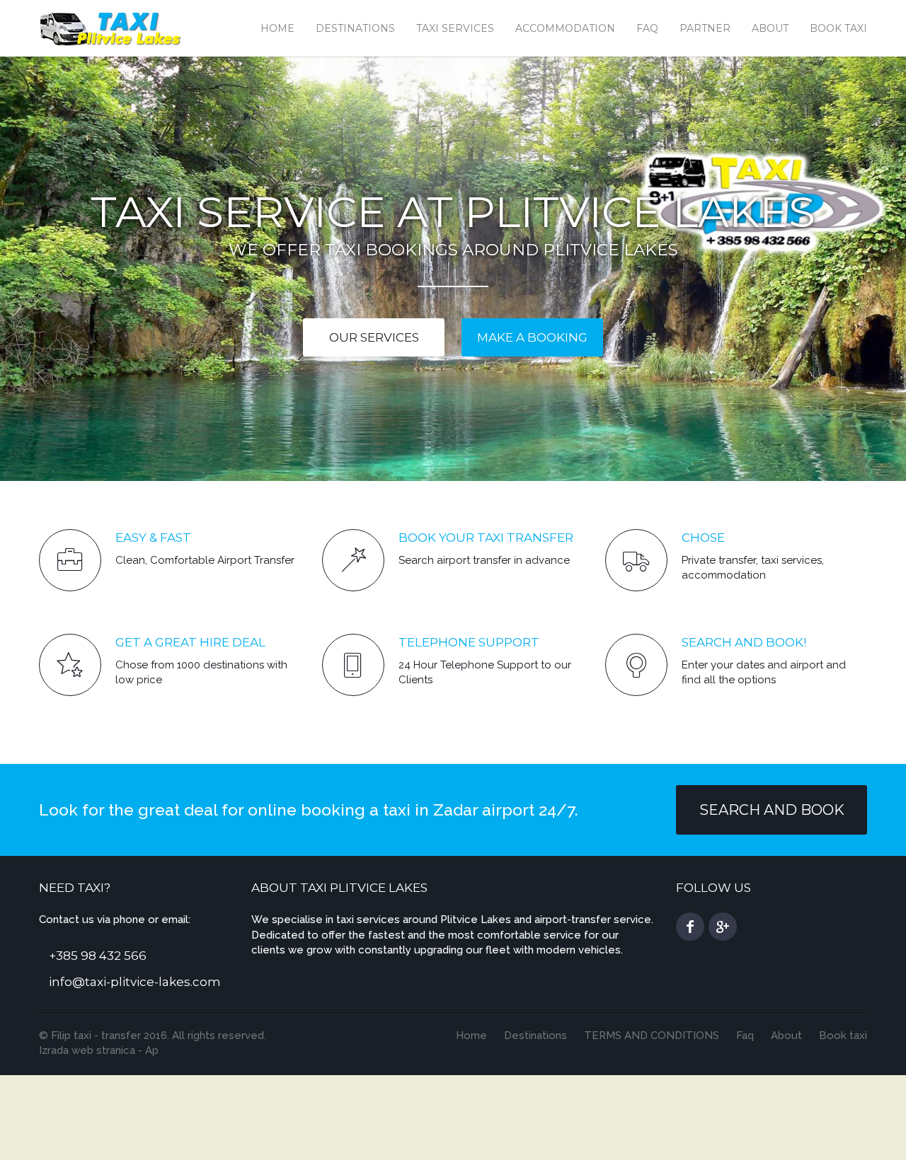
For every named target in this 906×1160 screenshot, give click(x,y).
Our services (374, 337)
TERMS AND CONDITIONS (651, 1035)
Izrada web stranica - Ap (99, 1050)
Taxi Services (455, 28)
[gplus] (723, 926)
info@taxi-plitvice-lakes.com (135, 982)
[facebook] (690, 926)
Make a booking (532, 337)
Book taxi (838, 28)
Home (277, 28)
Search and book (771, 809)
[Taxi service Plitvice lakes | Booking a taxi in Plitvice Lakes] (111, 27)
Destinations (355, 28)
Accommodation (565, 28)
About (770, 28)
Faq (647, 28)
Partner (705, 28)
